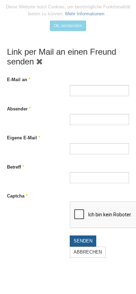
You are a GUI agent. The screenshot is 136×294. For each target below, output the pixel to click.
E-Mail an (18, 79)
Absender (19, 108)
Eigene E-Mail (23, 137)
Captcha (17, 196)
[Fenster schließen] (39, 61)
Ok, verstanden (68, 25)
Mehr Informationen (84, 13)
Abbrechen (88, 252)
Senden (83, 240)
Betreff (15, 167)
